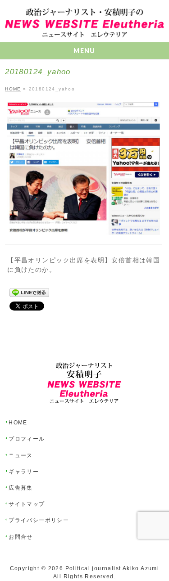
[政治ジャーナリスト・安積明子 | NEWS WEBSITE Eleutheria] (84, 27)
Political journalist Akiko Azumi (112, 568)
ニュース (21, 455)
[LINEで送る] (29, 292)
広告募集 (21, 488)
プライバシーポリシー (39, 520)
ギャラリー (24, 471)
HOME (18, 422)
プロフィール (27, 439)
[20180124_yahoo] (83, 168)
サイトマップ (27, 504)
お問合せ (21, 537)
